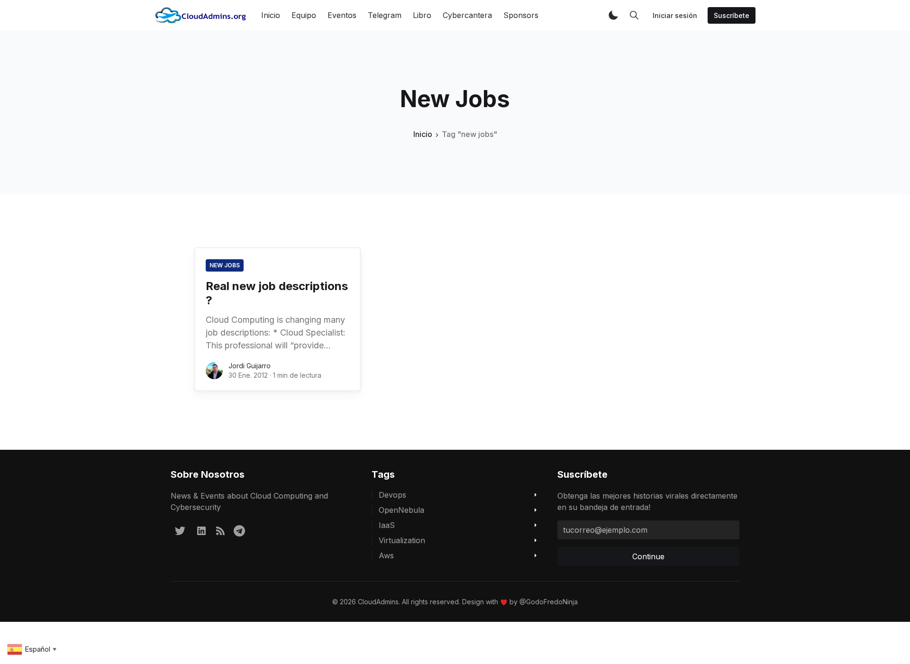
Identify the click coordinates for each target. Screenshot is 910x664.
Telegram (384, 15)
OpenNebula (401, 510)
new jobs (224, 265)
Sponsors (520, 15)
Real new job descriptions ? (277, 293)
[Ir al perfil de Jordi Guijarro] (214, 370)
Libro (422, 15)
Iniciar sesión (675, 15)
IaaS (387, 525)
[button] (613, 15)
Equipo (303, 15)
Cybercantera (467, 15)
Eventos (342, 15)
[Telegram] (239, 530)
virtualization (402, 540)
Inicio (270, 15)
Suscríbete (731, 15)
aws (386, 555)
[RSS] (220, 530)
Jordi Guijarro (249, 366)
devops (392, 495)
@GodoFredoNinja (548, 602)
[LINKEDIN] (201, 530)
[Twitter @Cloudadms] (180, 530)
